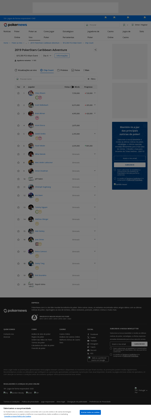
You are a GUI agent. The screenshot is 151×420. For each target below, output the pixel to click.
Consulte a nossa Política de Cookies (17, 416)
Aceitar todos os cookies (90, 412)
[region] (75, 412)
